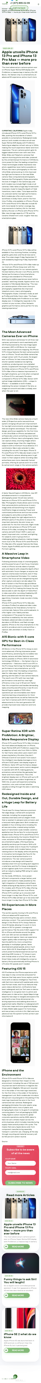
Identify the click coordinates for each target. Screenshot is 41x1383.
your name (10, 1159)
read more (18, 1246)
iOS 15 (4, 972)
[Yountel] (5, 3)
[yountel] (10, 1378)
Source (4, 1141)
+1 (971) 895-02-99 (20, 3)
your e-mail (10, 1168)
